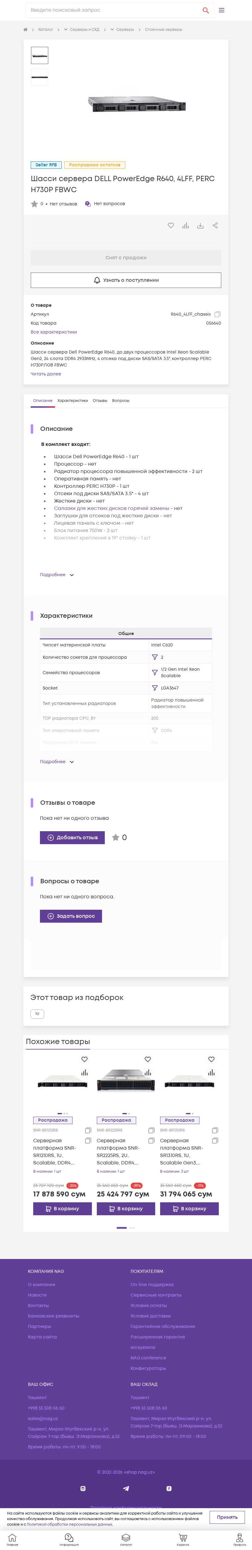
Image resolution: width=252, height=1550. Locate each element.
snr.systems (143, 1347)
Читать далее (46, 374)
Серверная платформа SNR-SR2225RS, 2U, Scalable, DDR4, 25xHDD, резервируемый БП (118, 1152)
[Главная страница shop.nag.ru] (25, 30)
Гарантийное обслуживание (163, 1326)
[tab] (43, 401)
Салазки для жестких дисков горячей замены (111, 508)
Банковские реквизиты (53, 1316)
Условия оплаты (149, 1306)
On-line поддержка (152, 1285)
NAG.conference (148, 1358)
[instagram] (83, 1488)
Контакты (38, 1306)
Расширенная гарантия (158, 1337)
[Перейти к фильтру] (155, 657)
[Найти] (206, 10)
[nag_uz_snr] (126, 1488)
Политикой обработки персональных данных (69, 1524)
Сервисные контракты (156, 1295)
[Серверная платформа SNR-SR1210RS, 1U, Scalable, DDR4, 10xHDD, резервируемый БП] (62, 1081)
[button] (221, 10)
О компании (41, 1285)
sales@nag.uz (43, 1419)
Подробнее (52, 575)
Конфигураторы (148, 1368)
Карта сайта (42, 1337)
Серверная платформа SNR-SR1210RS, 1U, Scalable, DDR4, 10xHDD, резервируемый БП (54, 1152)
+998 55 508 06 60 (46, 1408)
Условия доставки (151, 1316)
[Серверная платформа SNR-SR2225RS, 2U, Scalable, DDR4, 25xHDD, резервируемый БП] (126, 1081)
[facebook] (169, 1488)
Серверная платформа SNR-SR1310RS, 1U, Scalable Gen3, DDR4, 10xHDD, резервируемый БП (181, 1152)
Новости (37, 1295)
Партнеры (39, 1326)
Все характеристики (54, 332)
